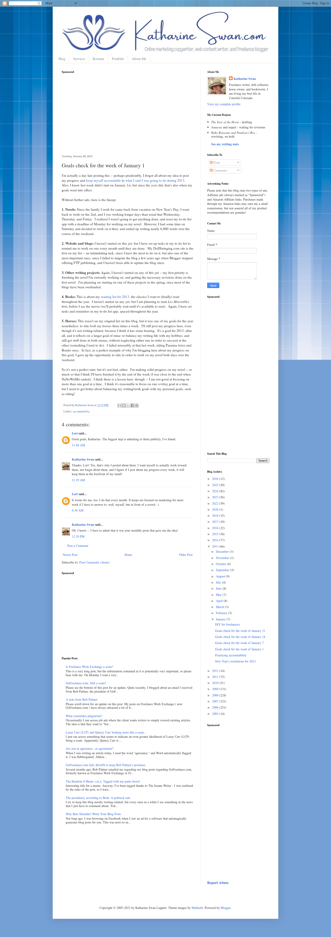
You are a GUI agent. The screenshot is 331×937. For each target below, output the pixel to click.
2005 (215, 713)
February (222, 613)
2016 (215, 528)
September (223, 570)
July (219, 582)
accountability (81, 411)
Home (128, 554)
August (221, 576)
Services (79, 58)
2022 (215, 503)
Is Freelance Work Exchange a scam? (89, 666)
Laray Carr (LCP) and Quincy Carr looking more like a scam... (106, 732)
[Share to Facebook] (132, 405)
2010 (215, 683)
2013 (215, 546)
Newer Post (70, 554)
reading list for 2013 (115, 296)
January (221, 619)
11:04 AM (78, 445)
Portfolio (118, 58)
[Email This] (119, 405)
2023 (215, 497)
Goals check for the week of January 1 (239, 649)
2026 (215, 478)
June (219, 588)
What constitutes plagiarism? (84, 716)
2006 (215, 707)
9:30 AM (77, 510)
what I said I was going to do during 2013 (154, 180)
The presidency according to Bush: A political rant (98, 798)
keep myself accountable (103, 180)
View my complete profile (223, 104)
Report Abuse (218, 882)
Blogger (226, 908)
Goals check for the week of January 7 (239, 643)
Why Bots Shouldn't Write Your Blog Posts (93, 814)
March (220, 607)
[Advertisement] (128, 116)
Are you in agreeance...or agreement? (89, 748)
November (223, 558)
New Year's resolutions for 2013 (235, 661)
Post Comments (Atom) (94, 562)
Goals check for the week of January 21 (240, 630)
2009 (215, 689)
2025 (215, 485)
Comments (220, 170)
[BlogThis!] (124, 405)
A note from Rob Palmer (81, 699)
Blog (62, 58)
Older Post (186, 554)
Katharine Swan (83, 459)
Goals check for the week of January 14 (240, 637)
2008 (215, 695)
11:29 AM (78, 480)
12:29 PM (78, 536)
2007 (215, 701)
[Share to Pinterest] (136, 405)
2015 (215, 534)
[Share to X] (128, 405)
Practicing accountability (231, 655)
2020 (215, 509)
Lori (75, 433)
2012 (215, 671)
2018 (215, 515)
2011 (215, 677)
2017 (215, 521)
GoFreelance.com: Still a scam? (86, 683)
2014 (215, 540)
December (223, 551)
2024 (215, 491)
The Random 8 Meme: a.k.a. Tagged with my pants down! (103, 781)
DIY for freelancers (227, 624)
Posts (216, 162)
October (221, 564)
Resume (98, 58)
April (220, 601)
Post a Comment (77, 545)
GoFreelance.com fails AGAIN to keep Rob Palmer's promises (105, 765)
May (219, 595)
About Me (139, 58)
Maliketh (197, 908)
